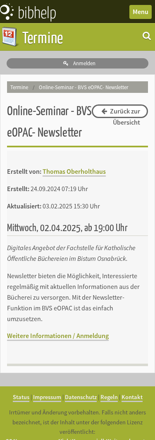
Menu (140, 11)
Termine (41, 37)
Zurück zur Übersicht (124, 112)
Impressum (47, 397)
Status (21, 397)
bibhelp (37, 11)
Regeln (109, 397)
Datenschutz (81, 397)
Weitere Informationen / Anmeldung (58, 335)
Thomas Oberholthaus (74, 171)
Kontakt (132, 397)
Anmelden (83, 63)
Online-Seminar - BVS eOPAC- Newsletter (83, 87)
